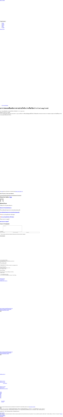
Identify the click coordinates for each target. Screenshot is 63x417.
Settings (3, 414)
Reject (4, 415)
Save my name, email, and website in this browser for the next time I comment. (13, 234)
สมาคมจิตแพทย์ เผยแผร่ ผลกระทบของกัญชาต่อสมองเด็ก (9, 212)
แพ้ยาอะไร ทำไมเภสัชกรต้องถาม (5, 207)
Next (3, 29)
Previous (1, 29)
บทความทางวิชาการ (19, 191)
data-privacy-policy (6, 310)
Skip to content (2, 0)
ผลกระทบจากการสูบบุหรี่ (4, 221)
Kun (2, 191)
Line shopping (5, 383)
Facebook (2, 401)
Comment (1, 231)
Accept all (1, 415)
